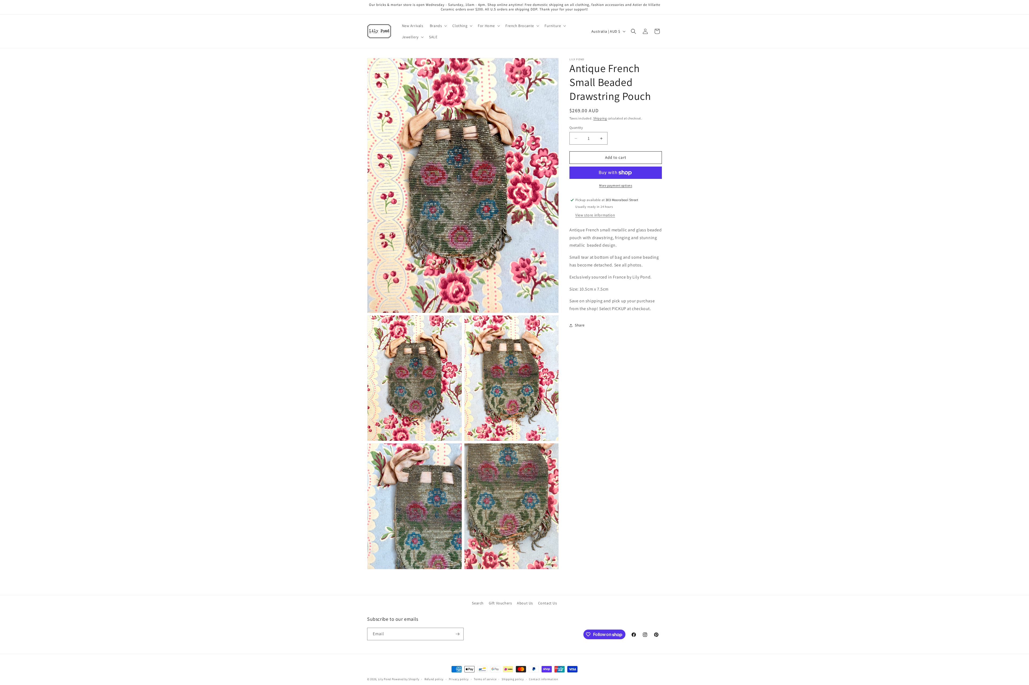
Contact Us (547, 603)
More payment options (615, 185)
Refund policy (433, 679)
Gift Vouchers (500, 603)
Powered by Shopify (405, 679)
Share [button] (580, 325)
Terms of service (485, 679)
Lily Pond (384, 679)
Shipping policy (513, 679)
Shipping (600, 118)
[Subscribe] (457, 634)
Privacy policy (459, 679)
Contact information (543, 679)
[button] (438, 25)
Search (478, 603)
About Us (525, 603)
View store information (595, 215)
